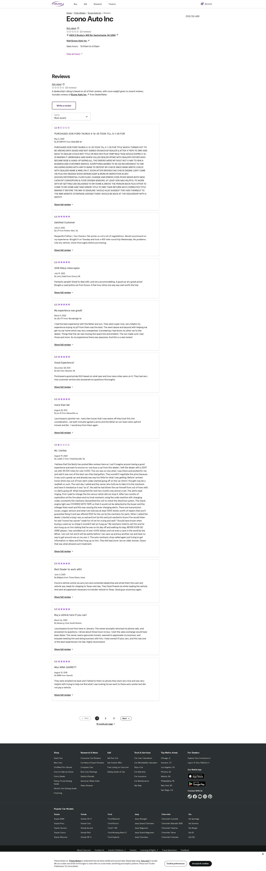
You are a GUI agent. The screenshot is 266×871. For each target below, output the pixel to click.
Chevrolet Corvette (170, 819)
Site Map (138, 785)
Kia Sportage (194, 819)
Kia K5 (191, 832)
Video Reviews (87, 785)
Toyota (57, 814)
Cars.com (145, 861)
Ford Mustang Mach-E (117, 832)
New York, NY (166, 785)
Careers (133, 850)
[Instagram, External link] (205, 796)
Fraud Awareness (169, 850)
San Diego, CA (167, 790)
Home (69, 13)
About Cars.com (84, 850)
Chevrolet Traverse (170, 828)
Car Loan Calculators (143, 758)
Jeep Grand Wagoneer (144, 832)
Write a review (64, 105)
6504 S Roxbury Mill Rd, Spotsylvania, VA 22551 (92, 35)
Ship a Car (138, 767)
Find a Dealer (80, 13)
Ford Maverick (114, 819)
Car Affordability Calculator (145, 762)
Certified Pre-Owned (63, 767)
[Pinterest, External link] (210, 796)
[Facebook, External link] (195, 796)
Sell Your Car (112, 758)
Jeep (137, 814)
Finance (112, 4)
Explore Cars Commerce (198, 758)
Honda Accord (87, 828)
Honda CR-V (86, 819)
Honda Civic (86, 823)
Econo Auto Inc (94, 13)
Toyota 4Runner (60, 837)
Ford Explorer (113, 837)
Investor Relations (115, 850)
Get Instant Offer (114, 762)
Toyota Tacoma (60, 828)
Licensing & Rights (148, 850)
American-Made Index (90, 781)
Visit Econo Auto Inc (76, 40)
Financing (58, 793)
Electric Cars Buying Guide (65, 788)
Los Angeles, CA (168, 767)
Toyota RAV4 (59, 819)
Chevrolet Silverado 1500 (172, 823)
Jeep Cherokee (141, 837)
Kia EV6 (192, 837)
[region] (133, 861)
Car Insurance (140, 776)
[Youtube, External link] (200, 796)
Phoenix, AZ (166, 772)
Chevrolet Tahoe (169, 832)
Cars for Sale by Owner (64, 772)
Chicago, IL (165, 758)
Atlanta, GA (165, 776)
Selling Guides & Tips (116, 772)
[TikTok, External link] (190, 796)
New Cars (58, 762)
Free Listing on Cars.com (118, 767)
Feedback (185, 850)
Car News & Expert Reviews (92, 762)
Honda (83, 814)
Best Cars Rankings (89, 772)
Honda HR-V (86, 837)
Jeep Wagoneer (141, 828)
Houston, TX (166, 762)
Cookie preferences (176, 863)
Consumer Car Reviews (91, 758)
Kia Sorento (193, 823)
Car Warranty (139, 772)
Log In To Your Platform (198, 762)
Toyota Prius (59, 823)
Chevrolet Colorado (170, 837)
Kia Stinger (193, 828)
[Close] (263, 854)
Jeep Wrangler (141, 819)
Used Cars (58, 758)
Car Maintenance (141, 781)
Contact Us (99, 850)
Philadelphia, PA (167, 781)
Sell (85, 4)
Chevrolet (166, 814)
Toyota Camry (60, 832)
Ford (110, 814)
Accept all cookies (200, 863)
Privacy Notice (75, 861)
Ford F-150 (112, 828)
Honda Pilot (86, 832)
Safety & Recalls (87, 776)
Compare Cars (87, 767)
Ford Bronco (113, 823)
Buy (75, 4)
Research (98, 4)
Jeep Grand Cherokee (144, 823)
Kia (190, 814)
